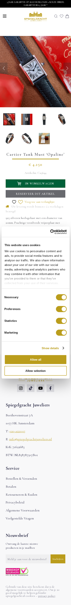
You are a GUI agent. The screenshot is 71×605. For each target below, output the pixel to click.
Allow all (35, 359)
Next (67, 68)
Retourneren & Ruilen (21, 494)
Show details (50, 348)
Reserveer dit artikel (35, 194)
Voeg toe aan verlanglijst (39, 202)
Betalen (11, 486)
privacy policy (46, 596)
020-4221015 (17, 431)
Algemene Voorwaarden (23, 510)
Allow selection (35, 370)
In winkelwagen (39, 183)
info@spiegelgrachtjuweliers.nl (30, 439)
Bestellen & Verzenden (21, 478)
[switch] (61, 309)
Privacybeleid (15, 502)
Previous (4, 68)
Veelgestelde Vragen (20, 518)
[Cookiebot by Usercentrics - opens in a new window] (50, 231)
